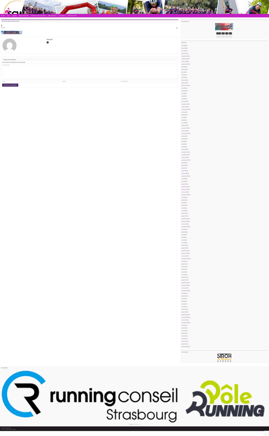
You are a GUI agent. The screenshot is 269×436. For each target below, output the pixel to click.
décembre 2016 (184, 282)
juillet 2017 (183, 264)
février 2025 (184, 80)
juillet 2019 (183, 200)
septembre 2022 (185, 133)
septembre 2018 (185, 226)
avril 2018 (183, 240)
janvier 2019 (184, 216)
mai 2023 (183, 120)
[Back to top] (266, 427)
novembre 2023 (184, 104)
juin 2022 (183, 141)
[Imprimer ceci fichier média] (177, 27)
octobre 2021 (184, 157)
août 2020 (183, 178)
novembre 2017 (184, 253)
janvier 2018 (184, 248)
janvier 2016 (184, 312)
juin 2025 (183, 72)
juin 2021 (183, 168)
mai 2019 (183, 205)
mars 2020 (183, 181)
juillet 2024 (183, 90)
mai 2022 (183, 144)
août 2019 (183, 197)
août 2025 (183, 66)
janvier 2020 (184, 184)
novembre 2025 (184, 58)
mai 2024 (183, 96)
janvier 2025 (184, 82)
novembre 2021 (184, 154)
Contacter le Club (72, 15)
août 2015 (183, 325)
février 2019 (184, 213)
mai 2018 (183, 237)
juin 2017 (183, 266)
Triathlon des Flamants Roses (38, 15)
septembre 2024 (185, 85)
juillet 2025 (183, 69)
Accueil (3, 15)
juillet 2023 (183, 114)
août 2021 (183, 162)
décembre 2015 (184, 314)
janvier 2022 (184, 149)
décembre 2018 (184, 218)
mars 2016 (183, 306)
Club (8, 15)
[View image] (11, 32)
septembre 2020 (185, 176)
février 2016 (184, 309)
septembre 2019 (185, 194)
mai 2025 (183, 74)
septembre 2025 (185, 64)
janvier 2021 (184, 170)
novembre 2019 (184, 189)
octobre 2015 (184, 320)
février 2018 (184, 245)
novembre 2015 (184, 317)
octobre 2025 (184, 61)
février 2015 (184, 341)
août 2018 (183, 229)
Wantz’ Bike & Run (24, 15)
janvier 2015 (184, 344)
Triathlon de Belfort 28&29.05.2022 (11, 21)
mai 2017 (183, 269)
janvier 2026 (184, 53)
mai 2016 (183, 301)
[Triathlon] (224, 26)
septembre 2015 (185, 322)
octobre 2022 (184, 130)
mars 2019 (183, 210)
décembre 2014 (184, 346)
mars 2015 (183, 338)
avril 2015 (183, 336)
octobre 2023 (184, 106)
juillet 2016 (183, 296)
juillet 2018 (183, 232)
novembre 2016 (184, 285)
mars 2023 (183, 122)
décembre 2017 (184, 250)
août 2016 (183, 293)
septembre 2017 (185, 258)
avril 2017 (183, 272)
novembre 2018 (184, 221)
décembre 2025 (184, 56)
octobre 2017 (184, 256)
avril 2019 (183, 208)
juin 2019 (183, 202)
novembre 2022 (184, 128)
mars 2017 (183, 274)
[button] (129, 422)
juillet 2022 (183, 138)
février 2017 (184, 277)
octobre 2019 (184, 192)
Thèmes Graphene (12, 427)
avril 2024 (183, 98)
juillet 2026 (183, 48)
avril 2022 (183, 146)
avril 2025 (183, 77)
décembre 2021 (184, 152)
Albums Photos (52, 15)
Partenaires (62, 15)
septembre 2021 (185, 160)
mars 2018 (183, 242)
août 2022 (183, 136)
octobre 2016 (184, 288)
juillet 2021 (183, 165)
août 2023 (183, 112)
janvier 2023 (184, 125)
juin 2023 (183, 117)
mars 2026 (183, 50)
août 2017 (183, 261)
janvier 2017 (184, 280)
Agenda (14, 15)
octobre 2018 (184, 224)
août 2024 (183, 88)
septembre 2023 (185, 109)
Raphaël (3, 27)
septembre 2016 (185, 290)
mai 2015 (183, 333)
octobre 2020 (184, 173)
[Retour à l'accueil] (134, 7)
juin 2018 (183, 234)
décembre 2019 (184, 186)
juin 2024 (183, 93)
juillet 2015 (183, 328)
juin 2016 (183, 298)
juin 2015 (183, 330)
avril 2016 (183, 304)
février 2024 (184, 101)
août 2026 (183, 45)
